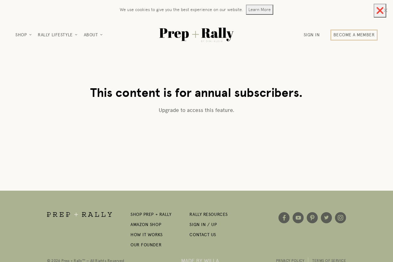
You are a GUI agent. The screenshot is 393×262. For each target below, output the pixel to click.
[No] (385, 10)
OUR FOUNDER (145, 245)
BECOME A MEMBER (354, 35)
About (91, 35)
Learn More (259, 9)
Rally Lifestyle (55, 35)
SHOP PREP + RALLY (151, 214)
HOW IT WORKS (146, 234)
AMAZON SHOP (145, 224)
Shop (21, 35)
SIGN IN (312, 35)
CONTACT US (202, 234)
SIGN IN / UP (203, 224)
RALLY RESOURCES (208, 214)
